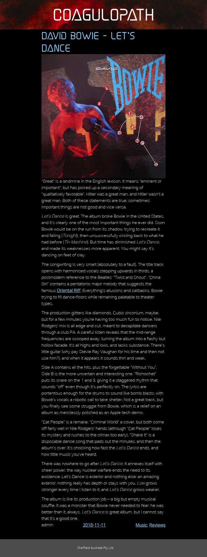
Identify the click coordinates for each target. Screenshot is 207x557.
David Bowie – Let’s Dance (88, 41)
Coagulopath (103, 14)
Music (141, 525)
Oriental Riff (69, 290)
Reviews (157, 525)
